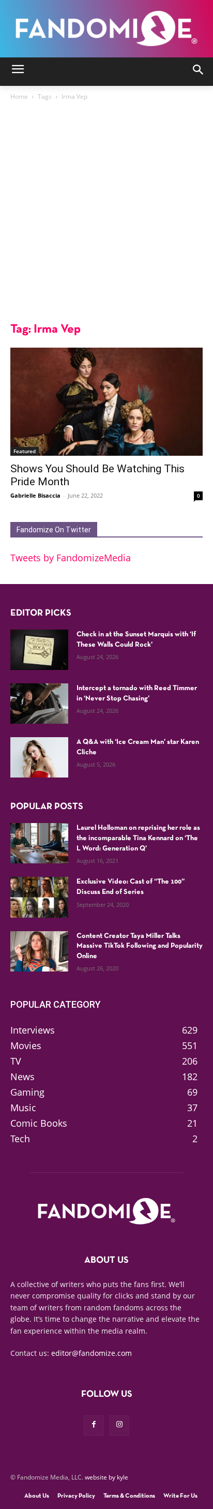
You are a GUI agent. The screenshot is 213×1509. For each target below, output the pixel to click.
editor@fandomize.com (91, 1353)
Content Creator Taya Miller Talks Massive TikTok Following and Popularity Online (140, 946)
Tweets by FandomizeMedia (70, 557)
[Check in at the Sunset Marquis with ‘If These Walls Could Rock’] (39, 650)
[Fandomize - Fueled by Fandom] (106, 28)
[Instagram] (119, 1425)
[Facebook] (94, 1425)
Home (19, 96)
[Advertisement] (106, 214)
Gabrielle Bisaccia (35, 495)
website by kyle (106, 1477)
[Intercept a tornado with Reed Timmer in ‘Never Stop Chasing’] (39, 703)
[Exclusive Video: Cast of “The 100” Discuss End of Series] (39, 897)
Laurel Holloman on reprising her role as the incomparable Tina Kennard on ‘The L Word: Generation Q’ (138, 838)
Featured (24, 451)
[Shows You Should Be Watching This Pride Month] (106, 402)
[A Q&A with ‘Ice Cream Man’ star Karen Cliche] (39, 757)
